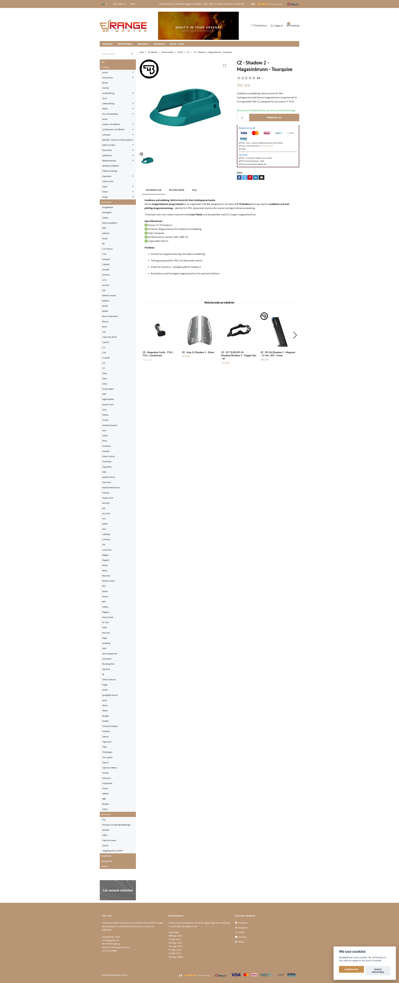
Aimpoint (106, 259)
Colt (104, 352)
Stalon (105, 705)
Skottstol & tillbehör (110, 165)
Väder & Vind (107, 181)
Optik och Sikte (108, 145)
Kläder (105, 108)
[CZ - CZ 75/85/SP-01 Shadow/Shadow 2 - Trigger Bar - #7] (239, 330)
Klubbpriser (159, 44)
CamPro (105, 342)
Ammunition (107, 77)
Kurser (104, 119)
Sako (104, 648)
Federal (105, 415)
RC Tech (105, 622)
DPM (104, 394)
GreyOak (105, 451)
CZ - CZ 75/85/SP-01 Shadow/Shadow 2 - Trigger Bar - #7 (238, 355)
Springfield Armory (110, 695)
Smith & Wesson (109, 679)
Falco (104, 409)
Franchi (105, 420)
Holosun (105, 492)
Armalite (105, 269)
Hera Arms (106, 482)
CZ (103, 368)
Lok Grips (106, 539)
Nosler (105, 238)
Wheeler (105, 804)
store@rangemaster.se (119, 947)
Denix (104, 373)
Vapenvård (106, 176)
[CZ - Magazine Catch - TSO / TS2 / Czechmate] (160, 330)
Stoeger (105, 716)
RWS (104, 228)
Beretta (105, 311)
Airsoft (105, 72)
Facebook (243, 922)
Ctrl (103, 363)
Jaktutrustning (108, 103)
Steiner (105, 710)
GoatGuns (106, 446)
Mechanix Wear (108, 581)
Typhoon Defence (109, 767)
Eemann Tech (107, 404)
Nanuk (105, 591)
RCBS (104, 627)
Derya (104, 378)
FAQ (104, 819)
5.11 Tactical (107, 249)
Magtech (105, 560)
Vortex (105, 788)
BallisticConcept (109, 295)
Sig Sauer (106, 669)
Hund (104, 98)
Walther (105, 793)
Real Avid (106, 633)
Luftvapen (106, 134)
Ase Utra (105, 285)
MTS (104, 586)
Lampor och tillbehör (111, 124)
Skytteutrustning (109, 160)
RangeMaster (107, 207)
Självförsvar (107, 155)
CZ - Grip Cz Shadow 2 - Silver (198, 352)
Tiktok (241, 941)
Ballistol (105, 300)
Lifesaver (105, 233)
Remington (107, 212)
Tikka (104, 747)
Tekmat (105, 736)
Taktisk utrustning (109, 171)
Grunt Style (106, 461)
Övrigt (104, 197)
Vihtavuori (106, 778)
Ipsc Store (106, 513)
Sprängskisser (106, 861)
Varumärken (106, 202)
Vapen (105, 186)
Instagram (242, 927)
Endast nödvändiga (378, 970)
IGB (103, 508)
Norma (105, 596)
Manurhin (106, 575)
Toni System (107, 757)
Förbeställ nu (274, 117)
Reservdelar (107, 150)
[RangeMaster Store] (124, 26)
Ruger (104, 638)
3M (103, 243)
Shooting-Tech (108, 664)
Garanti (105, 845)
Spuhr (104, 700)
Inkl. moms (118, 3)
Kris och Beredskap (110, 114)
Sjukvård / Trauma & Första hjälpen (117, 140)
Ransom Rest (107, 617)
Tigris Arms (106, 741)
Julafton (104, 866)
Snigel (104, 684)
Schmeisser (106, 658)
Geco (104, 430)
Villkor (105, 835)
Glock (104, 440)
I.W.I (104, 518)
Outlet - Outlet (177, 44)
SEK (132, 3)
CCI (103, 347)
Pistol (180, 52)
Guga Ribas (107, 467)
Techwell (105, 731)
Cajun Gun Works (109, 337)
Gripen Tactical (108, 456)
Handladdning (108, 93)
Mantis (105, 565)
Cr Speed (106, 357)
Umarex (105, 773)
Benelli (105, 306)
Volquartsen (107, 783)
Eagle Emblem (108, 399)
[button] (295, 335)
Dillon (104, 383)
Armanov (106, 274)
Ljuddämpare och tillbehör (113, 129)
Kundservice (106, 814)
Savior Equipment (109, 653)
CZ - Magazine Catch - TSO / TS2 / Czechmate (158, 354)
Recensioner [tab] (176, 190)
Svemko (105, 721)
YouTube (242, 937)
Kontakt (105, 830)
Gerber (105, 435)
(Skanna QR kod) (266, 146)
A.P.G (104, 280)
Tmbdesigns (107, 752)
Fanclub (105, 88)
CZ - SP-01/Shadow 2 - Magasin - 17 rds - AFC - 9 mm (277, 354)
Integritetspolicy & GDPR (112, 850)
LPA (103, 544)
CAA (104, 332)
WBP (104, 799)
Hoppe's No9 (107, 498)
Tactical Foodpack (110, 726)
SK (103, 674)
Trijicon (105, 762)
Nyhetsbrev (143, 44)
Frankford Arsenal (109, 425)
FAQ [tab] (194, 190)
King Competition (109, 223)
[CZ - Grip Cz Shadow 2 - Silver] (200, 330)
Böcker (105, 82)
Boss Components (110, 316)
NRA (104, 601)
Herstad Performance (111, 487)
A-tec (104, 254)
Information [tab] (153, 190)
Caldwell (105, 264)
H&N (104, 472)
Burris (104, 326)
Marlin (104, 570)
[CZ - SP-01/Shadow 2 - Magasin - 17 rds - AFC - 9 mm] (278, 330)
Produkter (105, 67)
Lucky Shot (106, 550)
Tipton (105, 809)
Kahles (105, 523)
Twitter (241, 932)
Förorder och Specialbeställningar (116, 825)
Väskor (105, 191)
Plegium (105, 612)
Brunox (105, 321)
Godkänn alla (351, 969)
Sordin (105, 690)
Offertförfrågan (125, 44)
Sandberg (106, 643)
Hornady (106, 503)
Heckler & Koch (108, 477)
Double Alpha (108, 389)
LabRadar (106, 534)
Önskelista (107, 44)
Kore (104, 529)
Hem (103, 62)
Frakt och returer (109, 840)
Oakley (105, 217)
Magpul (105, 555)
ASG (104, 290)
